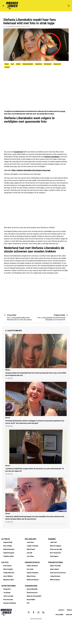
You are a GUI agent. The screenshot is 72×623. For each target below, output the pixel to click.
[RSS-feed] (43, 612)
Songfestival (38, 64)
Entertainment (47, 64)
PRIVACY (69, 610)
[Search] (69, 6)
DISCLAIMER (59, 614)
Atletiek (18, 64)
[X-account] (29, 612)
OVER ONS (69, 614)
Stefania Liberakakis (28, 64)
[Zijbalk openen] (3, 6)
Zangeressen (57, 64)
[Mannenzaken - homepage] (12, 5)
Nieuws (7, 370)
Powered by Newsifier (36, 618)
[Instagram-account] (38, 612)
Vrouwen (7, 67)
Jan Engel (10, 26)
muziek (62, 111)
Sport (12, 64)
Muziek (7, 64)
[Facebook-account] (33, 612)
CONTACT (61, 610)
